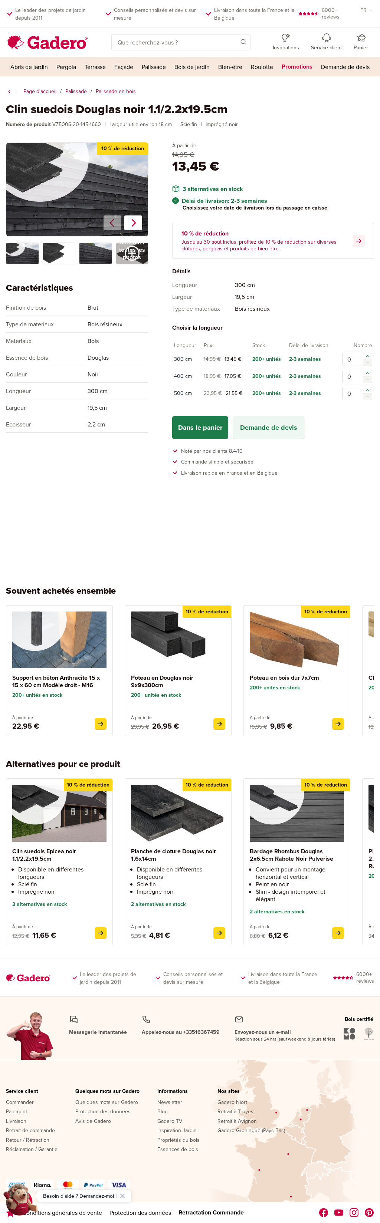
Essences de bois (177, 1149)
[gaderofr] (354, 1212)
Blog (162, 1111)
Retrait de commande (30, 1130)
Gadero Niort (232, 1102)
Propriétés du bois (178, 1140)
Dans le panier (200, 427)
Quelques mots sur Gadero (107, 1091)
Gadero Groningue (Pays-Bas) (251, 1130)
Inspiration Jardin (177, 1130)
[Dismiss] (122, 1196)
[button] (233, 41)
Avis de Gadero (93, 1121)
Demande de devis (268, 427)
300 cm (183, 359)
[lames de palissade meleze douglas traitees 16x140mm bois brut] (219, 933)
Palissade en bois (116, 91)
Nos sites (228, 1091)
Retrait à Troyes (235, 1111)
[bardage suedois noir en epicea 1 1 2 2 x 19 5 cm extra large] (101, 933)
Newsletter (169, 1102)
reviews (331, 13)
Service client (22, 1091)
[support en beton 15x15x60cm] (101, 724)
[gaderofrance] (323, 1212)
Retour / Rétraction (27, 1140)
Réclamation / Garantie (32, 1149)
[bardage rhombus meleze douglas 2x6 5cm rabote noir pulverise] (338, 933)
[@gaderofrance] (339, 1212)
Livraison (16, 1121)
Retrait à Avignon (237, 1121)
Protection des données (103, 1111)
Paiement (16, 1111)
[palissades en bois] (9, 91)
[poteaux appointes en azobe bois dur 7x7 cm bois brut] (338, 724)
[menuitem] (29, 66)
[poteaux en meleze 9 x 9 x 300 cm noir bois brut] (219, 724)
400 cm (183, 376)
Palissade (76, 91)
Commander (20, 1102)
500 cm (183, 393)
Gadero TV (169, 1121)
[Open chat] (21, 1202)
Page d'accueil (39, 91)
